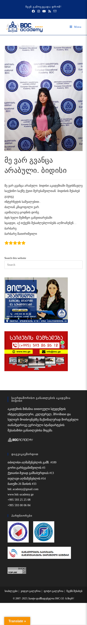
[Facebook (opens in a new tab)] (33, 11)
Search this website (15, 258)
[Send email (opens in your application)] (54, 11)
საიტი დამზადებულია (42, 598)
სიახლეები (11, 591)
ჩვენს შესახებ (74, 591)
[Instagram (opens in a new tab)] (38, 11)
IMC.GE (60, 598)
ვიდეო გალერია (31, 591)
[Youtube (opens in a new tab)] (44, 11)
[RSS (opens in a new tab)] (49, 11)
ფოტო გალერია (53, 591)
